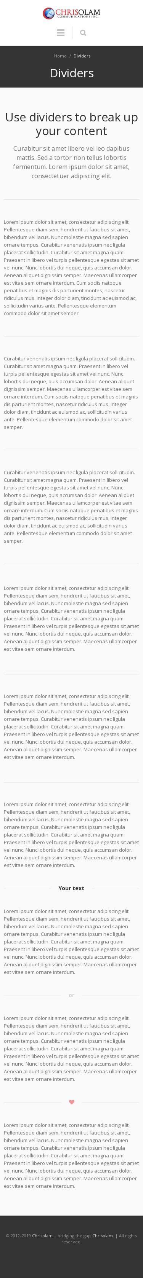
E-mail (106, 1256)
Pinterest (89, 1256)
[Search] (83, 33)
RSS (123, 1256)
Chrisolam (42, 1235)
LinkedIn (55, 1256)
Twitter (37, 1256)
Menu (60, 36)
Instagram (72, 1256)
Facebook (20, 1256)
